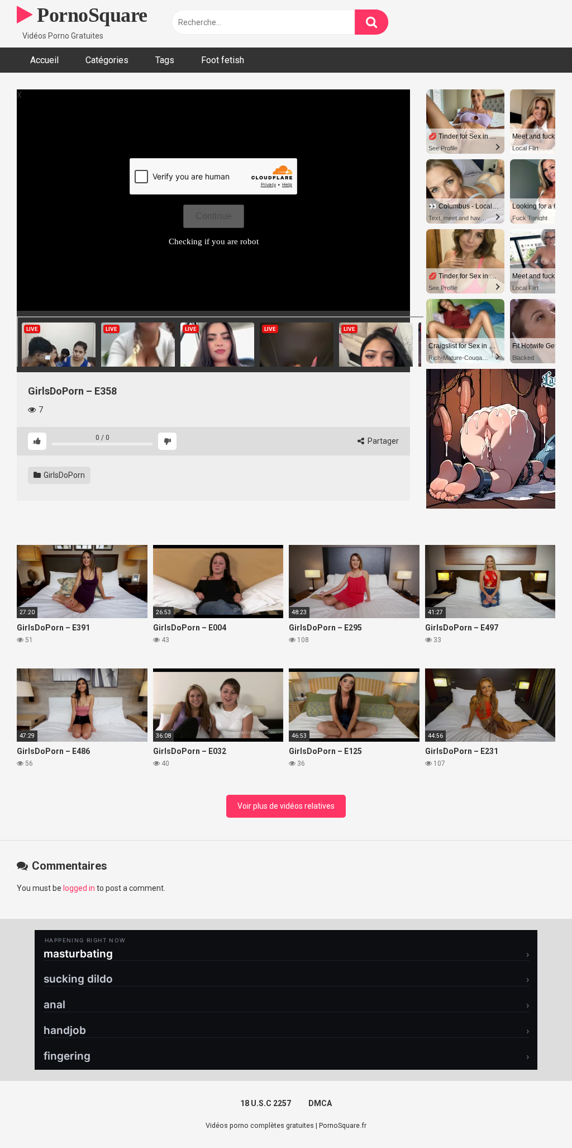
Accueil (44, 60)
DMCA (320, 1103)
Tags (164, 60)
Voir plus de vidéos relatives (286, 805)
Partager (382, 441)
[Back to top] (534, 1114)
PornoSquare (89, 15)
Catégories (106, 60)
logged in (79, 888)
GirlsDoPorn (63, 475)
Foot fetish (222, 60)
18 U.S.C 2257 (265, 1103)
